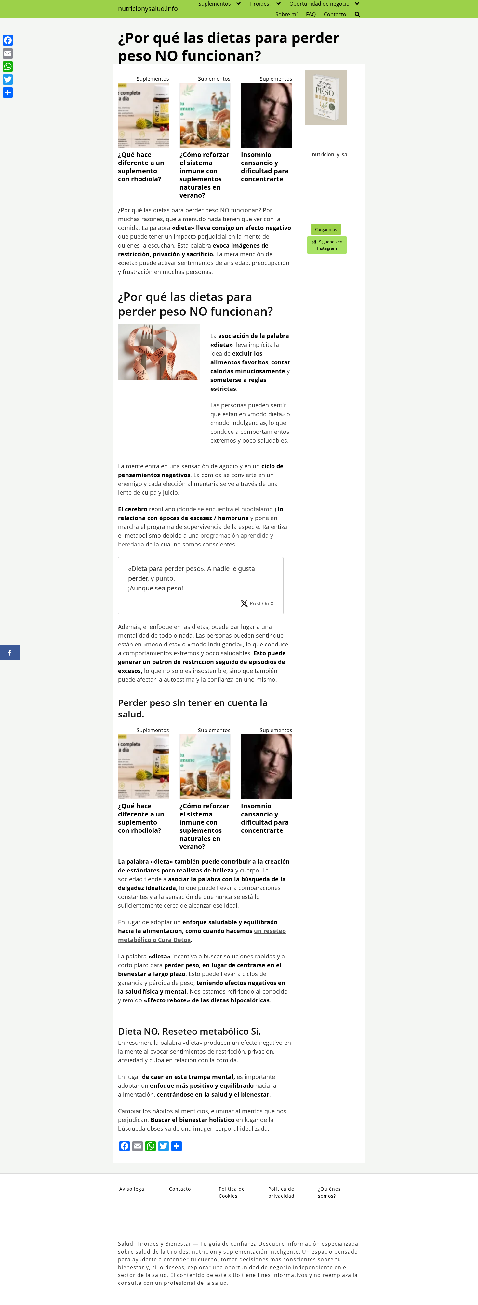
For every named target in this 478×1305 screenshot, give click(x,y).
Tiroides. (260, 3)
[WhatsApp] (7, 66)
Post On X (261, 603)
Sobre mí (286, 14)
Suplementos (214, 3)
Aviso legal (132, 1189)
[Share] (7, 92)
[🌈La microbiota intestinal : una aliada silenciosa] (326, 182)
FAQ (311, 14)
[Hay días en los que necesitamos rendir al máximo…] (326, 207)
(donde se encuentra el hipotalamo (225, 509)
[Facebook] (7, 40)
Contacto (335, 14)
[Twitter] (7, 79)
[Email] (7, 53)
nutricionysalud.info (148, 9)
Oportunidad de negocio (319, 3)
